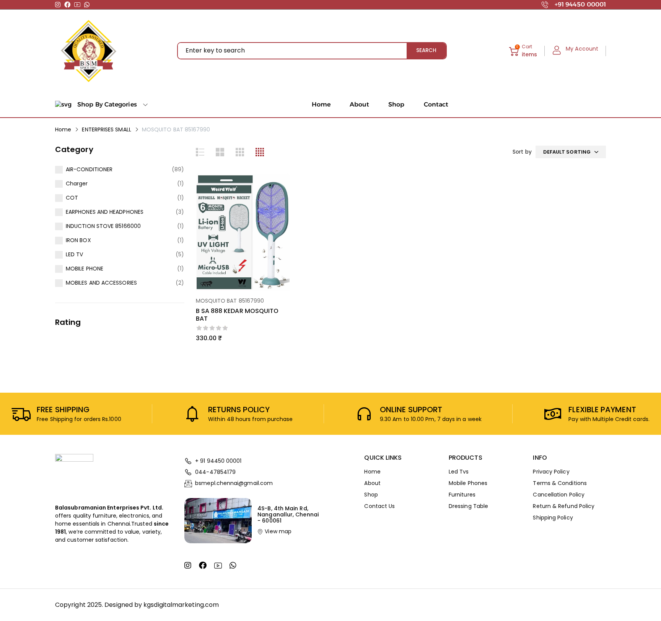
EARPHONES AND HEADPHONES (104, 212)
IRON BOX (78, 240)
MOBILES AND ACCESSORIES (101, 283)
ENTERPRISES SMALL (106, 129)
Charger (77, 183)
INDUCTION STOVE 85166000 (103, 226)
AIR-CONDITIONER (89, 169)
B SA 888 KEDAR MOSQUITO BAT (237, 314)
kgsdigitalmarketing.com (181, 604)
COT (72, 198)
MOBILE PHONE (84, 268)
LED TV (74, 254)
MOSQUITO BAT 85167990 (230, 301)
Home (63, 129)
